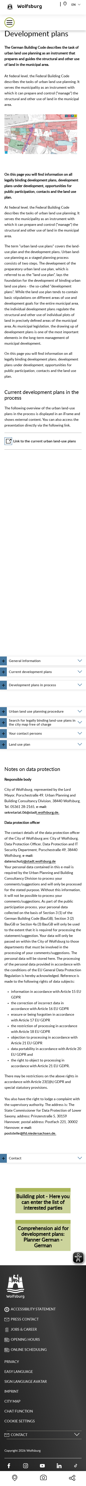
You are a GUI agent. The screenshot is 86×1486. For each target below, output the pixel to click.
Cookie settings (19, 1421)
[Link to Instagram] (25, 1465)
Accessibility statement (33, 1309)
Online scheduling (29, 1350)
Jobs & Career (24, 1329)
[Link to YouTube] (42, 1465)
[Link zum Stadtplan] (65, 3)
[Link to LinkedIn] (59, 1465)
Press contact (25, 1319)
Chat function (18, 1411)
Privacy (11, 1362)
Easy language (18, 1372)
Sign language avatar (25, 1381)
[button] (9, 22)
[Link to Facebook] (8, 1465)
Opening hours (25, 1339)
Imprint (11, 1391)
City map (12, 1401)
